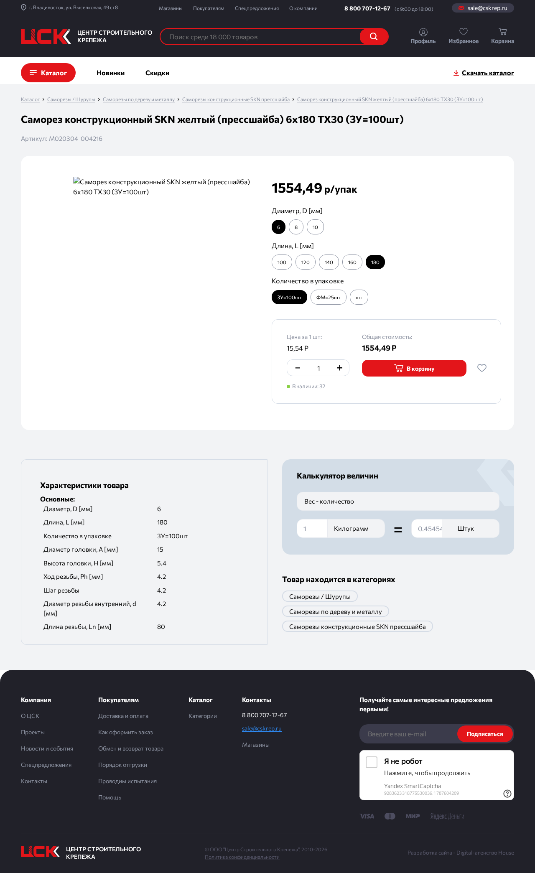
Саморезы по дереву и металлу (139, 99)
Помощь (109, 797)
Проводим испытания (127, 780)
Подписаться (485, 733)
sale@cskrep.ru (487, 8)
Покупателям (208, 8)
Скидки (157, 72)
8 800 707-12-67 (367, 8)
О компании (303, 8)
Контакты (34, 780)
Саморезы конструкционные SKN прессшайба (236, 99)
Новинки (111, 72)
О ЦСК (30, 715)
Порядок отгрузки (122, 764)
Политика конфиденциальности (242, 857)
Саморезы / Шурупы (71, 99)
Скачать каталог (488, 72)
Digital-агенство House (485, 852)
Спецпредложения (257, 8)
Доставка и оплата (123, 715)
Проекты (33, 732)
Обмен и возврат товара (130, 748)
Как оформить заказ (125, 732)
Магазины (171, 8)
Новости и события (47, 748)
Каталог (30, 99)
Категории (203, 715)
